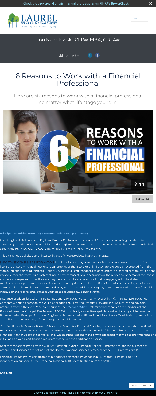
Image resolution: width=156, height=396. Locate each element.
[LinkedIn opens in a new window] (90, 56)
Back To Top (140, 385)
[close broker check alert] (150, 3)
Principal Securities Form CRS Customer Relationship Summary (44, 233)
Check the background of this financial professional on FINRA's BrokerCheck (76, 3)
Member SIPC (77, 307)
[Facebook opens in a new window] (97, 56)
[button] (139, 18)
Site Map (6, 372)
